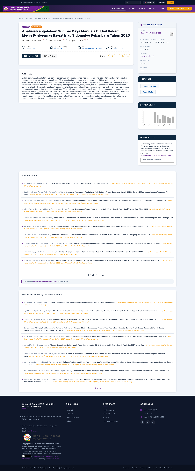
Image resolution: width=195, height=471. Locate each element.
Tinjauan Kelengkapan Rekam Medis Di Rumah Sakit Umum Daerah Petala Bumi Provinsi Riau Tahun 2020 (108, 209)
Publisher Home (28, 2)
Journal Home (119, 8)
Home (133, 9)
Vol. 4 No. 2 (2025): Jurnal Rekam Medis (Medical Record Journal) (59, 18)
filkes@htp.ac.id (32, 431)
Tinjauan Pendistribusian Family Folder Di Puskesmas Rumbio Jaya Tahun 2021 (79, 183)
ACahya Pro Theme (52, 459)
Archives (152, 9)
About (161, 9)
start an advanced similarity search (45, 282)
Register (162, 2)
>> (100, 388)
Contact (107, 417)
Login (171, 2)
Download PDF (32, 56)
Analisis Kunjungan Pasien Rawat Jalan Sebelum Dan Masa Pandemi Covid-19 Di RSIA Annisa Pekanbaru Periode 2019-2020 (119, 336)
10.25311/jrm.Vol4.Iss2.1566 (92, 49)
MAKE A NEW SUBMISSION (179, 8)
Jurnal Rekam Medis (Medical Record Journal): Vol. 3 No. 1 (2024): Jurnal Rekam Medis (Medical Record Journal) (105, 330)
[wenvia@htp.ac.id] (66, 40)
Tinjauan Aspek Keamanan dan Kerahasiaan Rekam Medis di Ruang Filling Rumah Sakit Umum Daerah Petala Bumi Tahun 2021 (102, 226)
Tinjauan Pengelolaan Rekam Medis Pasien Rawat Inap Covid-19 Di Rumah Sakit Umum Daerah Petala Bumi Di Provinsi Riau (97, 345)
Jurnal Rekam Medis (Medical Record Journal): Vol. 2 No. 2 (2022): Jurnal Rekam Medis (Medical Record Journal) (69, 194)
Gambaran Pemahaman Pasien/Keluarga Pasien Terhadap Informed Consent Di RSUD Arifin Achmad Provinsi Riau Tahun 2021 (121, 371)
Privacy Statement (111, 421)
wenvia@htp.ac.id (150, 410)
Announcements (73, 417)
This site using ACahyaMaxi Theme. (160, 468)
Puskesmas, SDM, (150, 86)
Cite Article (50, 56)
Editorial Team (109, 414)
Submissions (109, 410)
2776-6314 (44, 2)
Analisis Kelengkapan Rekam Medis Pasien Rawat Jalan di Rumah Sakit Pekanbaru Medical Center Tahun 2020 (101, 252)
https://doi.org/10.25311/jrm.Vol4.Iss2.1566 (155, 155)
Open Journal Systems (139, 468)
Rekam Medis (148, 92)
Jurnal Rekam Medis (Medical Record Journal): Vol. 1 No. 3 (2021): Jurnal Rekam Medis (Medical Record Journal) (74, 365)
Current (142, 9)
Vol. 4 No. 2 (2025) (147, 56)
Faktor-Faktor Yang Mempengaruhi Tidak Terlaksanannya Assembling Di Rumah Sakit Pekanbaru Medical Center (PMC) (115, 243)
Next (102, 275)
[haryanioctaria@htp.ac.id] (87, 40)
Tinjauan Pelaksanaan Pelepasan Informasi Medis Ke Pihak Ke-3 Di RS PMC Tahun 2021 (82, 302)
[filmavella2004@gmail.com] (46, 40)
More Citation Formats (151, 160)
